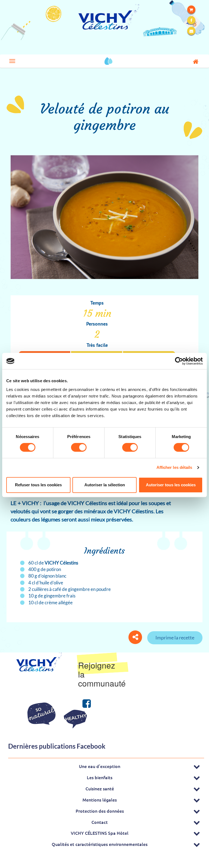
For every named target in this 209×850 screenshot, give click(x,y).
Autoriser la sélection (104, 484)
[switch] (79, 447)
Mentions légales (99, 800)
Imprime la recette (174, 637)
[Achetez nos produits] (191, 9)
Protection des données (100, 811)
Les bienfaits (99, 777)
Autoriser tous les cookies (171, 484)
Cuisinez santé (99, 788)
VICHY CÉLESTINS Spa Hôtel (99, 833)
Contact (99, 822)
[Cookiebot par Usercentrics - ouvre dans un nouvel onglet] (179, 361)
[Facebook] (191, 20)
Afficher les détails (174, 467)
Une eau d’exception (99, 766)
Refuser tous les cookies (38, 484)
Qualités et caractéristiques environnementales (99, 844)
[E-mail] (191, 31)
